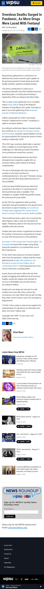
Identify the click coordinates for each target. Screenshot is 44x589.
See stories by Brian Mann (23, 337)
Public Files (7, 563)
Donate (37, 3)
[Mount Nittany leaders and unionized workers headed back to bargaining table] (8, 400)
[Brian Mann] (6, 335)
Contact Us (7, 554)
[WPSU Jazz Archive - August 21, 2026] (8, 452)
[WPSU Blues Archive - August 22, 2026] (8, 420)
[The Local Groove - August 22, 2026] (8, 437)
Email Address (9, 509)
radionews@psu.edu (17, 527)
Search (6, 558)
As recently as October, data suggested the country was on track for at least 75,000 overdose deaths (20, 210)
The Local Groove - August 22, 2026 (29, 434)
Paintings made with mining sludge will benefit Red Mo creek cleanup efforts (28, 372)
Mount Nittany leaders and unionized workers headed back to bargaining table (28, 399)
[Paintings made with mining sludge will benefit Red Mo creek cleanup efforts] (8, 373)
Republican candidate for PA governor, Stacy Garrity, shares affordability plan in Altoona (27, 358)
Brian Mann (12, 27)
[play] (3, 586)
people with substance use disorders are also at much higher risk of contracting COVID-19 (19, 263)
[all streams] (41, 586)
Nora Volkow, (13, 105)
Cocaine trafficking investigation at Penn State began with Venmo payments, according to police (28, 469)
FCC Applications (9, 567)
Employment (8, 549)
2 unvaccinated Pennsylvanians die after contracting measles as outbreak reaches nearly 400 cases (28, 386)
